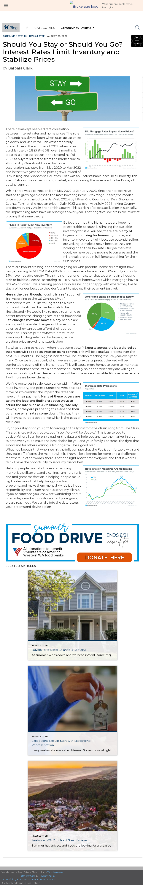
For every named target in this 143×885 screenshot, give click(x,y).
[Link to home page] (84, 5)
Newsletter (37, 36)
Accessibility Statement (15, 879)
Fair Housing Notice (43, 879)
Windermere (55, 872)
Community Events (15, 36)
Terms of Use (27, 875)
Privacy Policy (47, 875)
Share (137, 43)
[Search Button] (137, 28)
